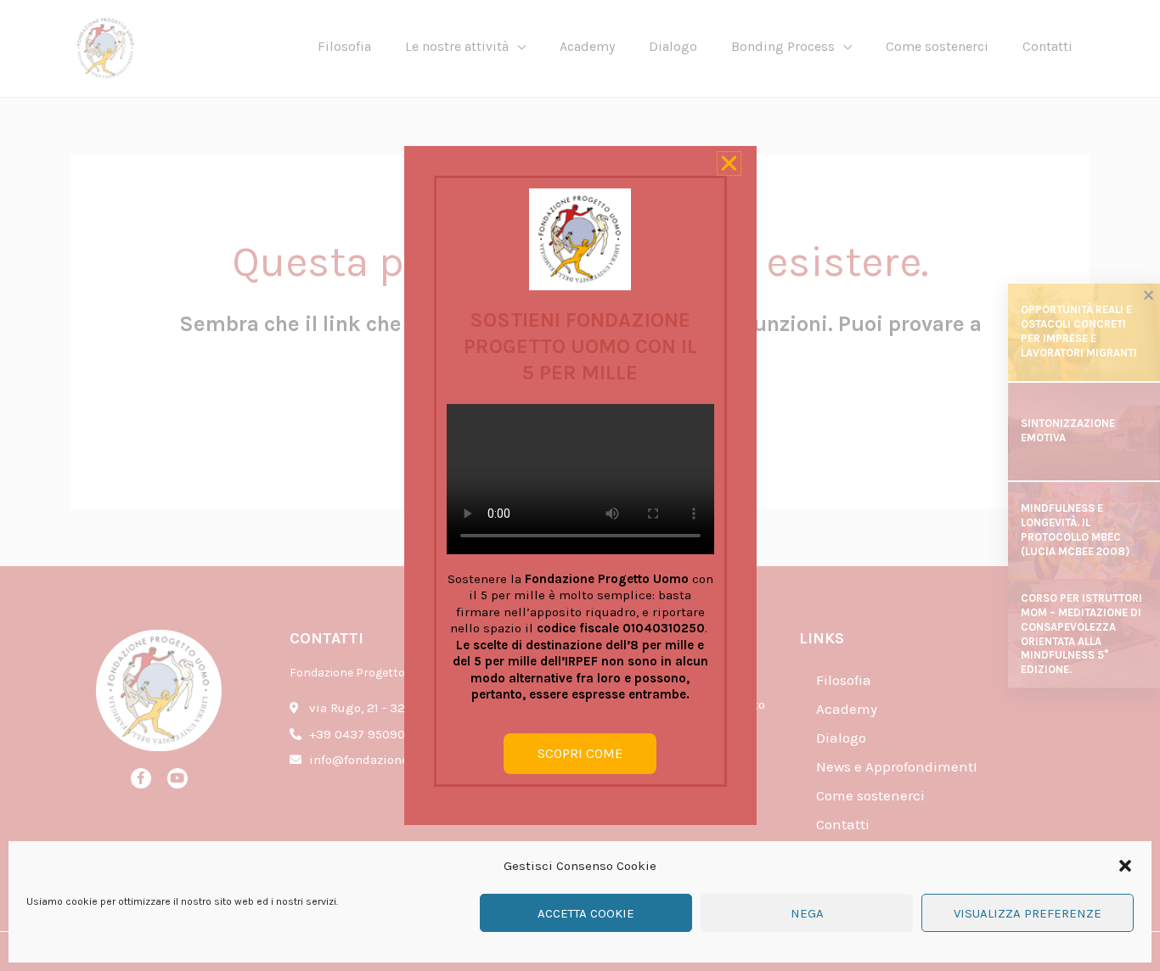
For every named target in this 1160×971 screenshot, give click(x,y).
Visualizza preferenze (1027, 913)
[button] (1125, 865)
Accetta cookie (586, 913)
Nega (807, 913)
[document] (580, 485)
